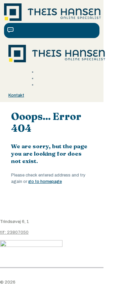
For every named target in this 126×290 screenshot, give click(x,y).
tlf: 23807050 (14, 232)
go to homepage (45, 181)
